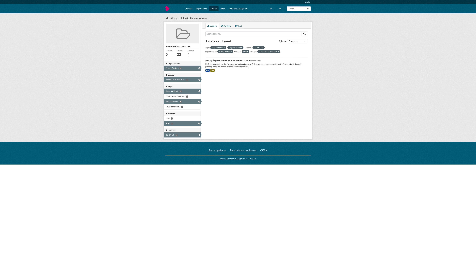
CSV (212, 70)
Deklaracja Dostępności (238, 8)
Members (227, 26)
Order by (282, 41)
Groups (214, 8)
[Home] (167, 18)
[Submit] (308, 8)
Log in (307, 2)
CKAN (263, 150)
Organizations (201, 8)
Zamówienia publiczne (243, 150)
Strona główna (217, 150)
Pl (280, 8)
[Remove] (224, 48)
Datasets (188, 8)
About (223, 8)
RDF (207, 70)
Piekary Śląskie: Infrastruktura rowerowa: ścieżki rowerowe (233, 60)
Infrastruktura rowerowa (194, 18)
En (271, 8)
